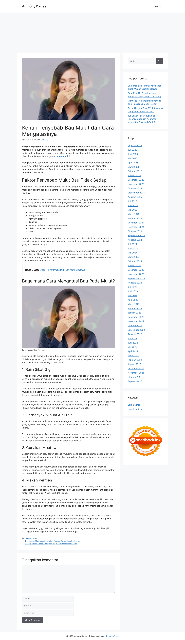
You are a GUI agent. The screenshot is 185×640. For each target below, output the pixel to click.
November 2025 (136, 184)
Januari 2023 (134, 312)
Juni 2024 (133, 248)
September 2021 (136, 381)
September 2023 (136, 278)
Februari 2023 (135, 308)
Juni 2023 (133, 291)
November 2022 (136, 321)
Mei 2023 (132, 295)
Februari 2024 (135, 261)
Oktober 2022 (135, 325)
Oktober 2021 (134, 377)
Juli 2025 (132, 201)
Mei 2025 (132, 210)
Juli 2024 (132, 244)
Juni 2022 (133, 343)
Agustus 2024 (135, 240)
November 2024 (136, 227)
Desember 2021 (136, 368)
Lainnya (157, 6)
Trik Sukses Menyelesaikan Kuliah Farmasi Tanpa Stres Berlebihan (52, 541)
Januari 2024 (134, 265)
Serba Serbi (134, 405)
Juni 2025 (133, 205)
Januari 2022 (134, 364)
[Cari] (159, 61)
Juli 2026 (132, 150)
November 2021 (136, 373)
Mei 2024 (132, 252)
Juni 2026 (133, 154)
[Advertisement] (92, 31)
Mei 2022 (132, 347)
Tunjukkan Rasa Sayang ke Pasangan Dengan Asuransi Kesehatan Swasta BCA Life (142, 119)
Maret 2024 (134, 257)
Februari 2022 (135, 360)
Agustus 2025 (135, 197)
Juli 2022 (132, 338)
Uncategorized (31, 538)
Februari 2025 (135, 218)
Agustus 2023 (135, 282)
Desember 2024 (136, 222)
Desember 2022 (136, 317)
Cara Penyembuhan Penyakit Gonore (62, 269)
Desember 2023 (136, 270)
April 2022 (133, 351)
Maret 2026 (134, 167)
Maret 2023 (134, 304)
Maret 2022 (133, 355)
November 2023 (136, 274)
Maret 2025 (133, 214)
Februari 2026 (135, 171)
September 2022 (136, 330)
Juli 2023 (132, 287)
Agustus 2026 (135, 145)
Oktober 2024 (135, 231)
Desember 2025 (136, 180)
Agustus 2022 (135, 334)
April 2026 (133, 162)
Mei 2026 (132, 158)
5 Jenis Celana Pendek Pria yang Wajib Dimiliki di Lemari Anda (51, 544)
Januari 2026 (134, 175)
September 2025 (136, 192)
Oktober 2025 (135, 188)
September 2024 (136, 235)
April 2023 (133, 300)
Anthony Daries (34, 6)
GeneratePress (112, 636)
